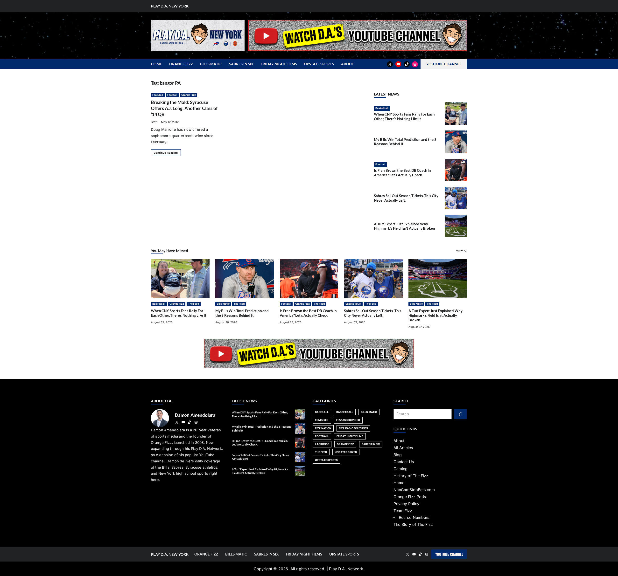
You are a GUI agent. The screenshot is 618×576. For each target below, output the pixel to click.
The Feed (193, 303)
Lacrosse (322, 444)
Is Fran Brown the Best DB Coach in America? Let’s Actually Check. (402, 172)
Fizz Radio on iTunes (353, 428)
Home (398, 482)
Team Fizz (402, 510)
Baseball (322, 412)
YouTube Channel (449, 554)
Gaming (400, 468)
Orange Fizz (188, 94)
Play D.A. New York (170, 6)
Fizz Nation (323, 428)
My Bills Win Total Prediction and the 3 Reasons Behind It (242, 313)
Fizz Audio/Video (348, 420)
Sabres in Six (353, 303)
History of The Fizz (410, 475)
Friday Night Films (350, 436)
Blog (397, 454)
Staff (154, 122)
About (398, 440)
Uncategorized (346, 452)
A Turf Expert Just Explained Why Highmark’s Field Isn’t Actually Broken (404, 226)
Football (172, 94)
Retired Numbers (414, 517)
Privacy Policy (406, 503)
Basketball (381, 108)
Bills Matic (223, 303)
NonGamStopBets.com (414, 489)
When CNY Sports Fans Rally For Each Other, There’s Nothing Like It (404, 116)
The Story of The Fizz (413, 524)
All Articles (403, 447)
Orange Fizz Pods (409, 496)
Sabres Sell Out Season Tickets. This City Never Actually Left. (372, 313)
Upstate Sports (326, 460)
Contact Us (403, 461)
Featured (157, 94)
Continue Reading (166, 152)
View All (461, 251)
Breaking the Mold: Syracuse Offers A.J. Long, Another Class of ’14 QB (184, 108)
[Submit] (460, 414)
